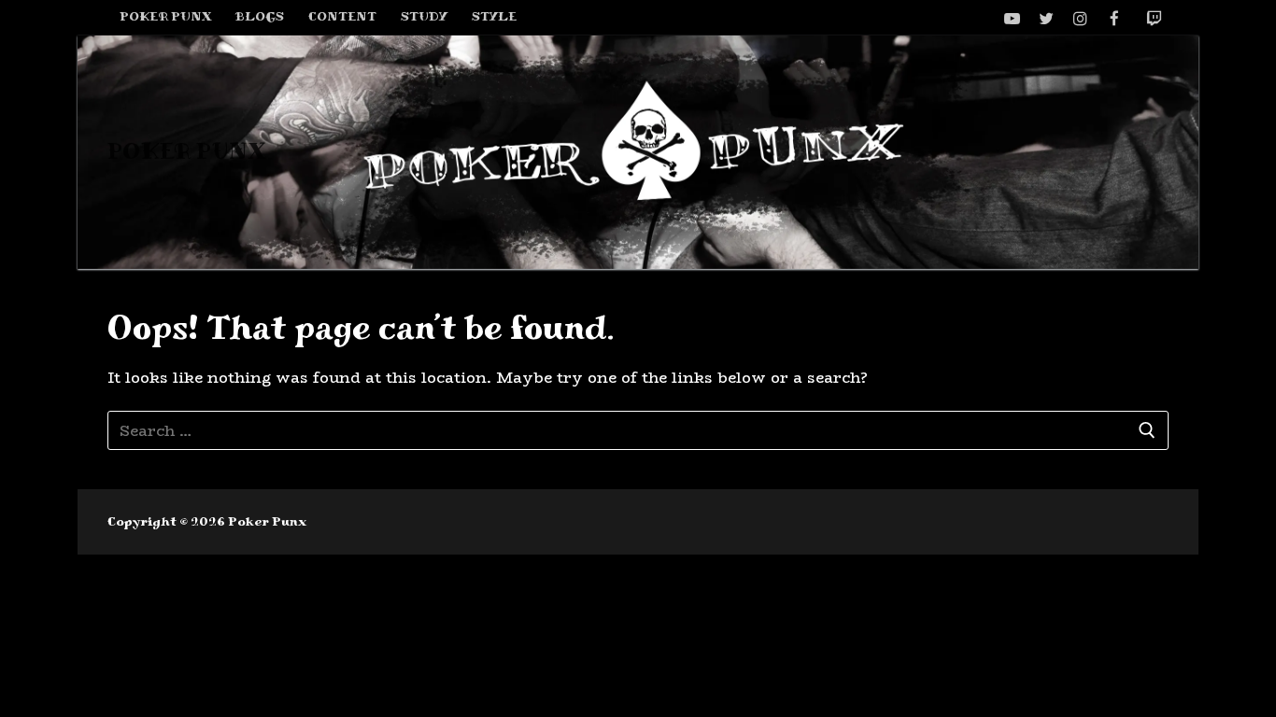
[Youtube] (1012, 18)
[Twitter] (1046, 18)
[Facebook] (1114, 18)
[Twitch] (1154, 18)
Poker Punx (186, 151)
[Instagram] (1080, 18)
